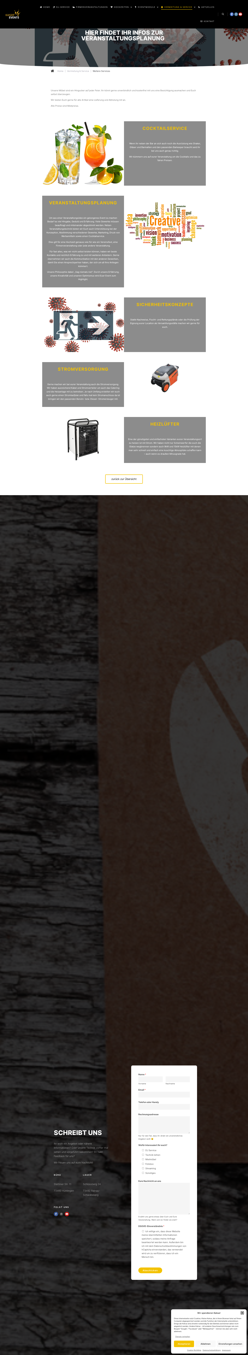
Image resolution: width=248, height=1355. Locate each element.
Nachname (170, 1078)
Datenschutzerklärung (212, 1350)
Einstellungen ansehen (230, 1343)
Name (142, 1068)
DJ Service (150, 1144)
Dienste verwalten (182, 1336)
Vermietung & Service (78, 65)
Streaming (150, 1162)
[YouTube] (240, 14)
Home (60, 65)
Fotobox (149, 1158)
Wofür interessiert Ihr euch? (152, 1139)
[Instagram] (236, 14)
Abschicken (150, 1264)
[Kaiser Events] (13, 14)
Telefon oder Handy (148, 1096)
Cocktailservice (165, 122)
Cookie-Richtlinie (194, 1350)
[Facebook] (232, 14)
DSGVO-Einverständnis (151, 1220)
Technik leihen (152, 1149)
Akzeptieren (184, 1343)
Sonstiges (150, 1167)
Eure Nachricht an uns (149, 1175)
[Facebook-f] (56, 1208)
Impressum (226, 1350)
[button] (242, 1312)
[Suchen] (222, 14)
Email (142, 1084)
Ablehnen (206, 1343)
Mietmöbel (150, 1153)
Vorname (142, 1078)
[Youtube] (67, 1208)
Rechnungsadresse (148, 1108)
